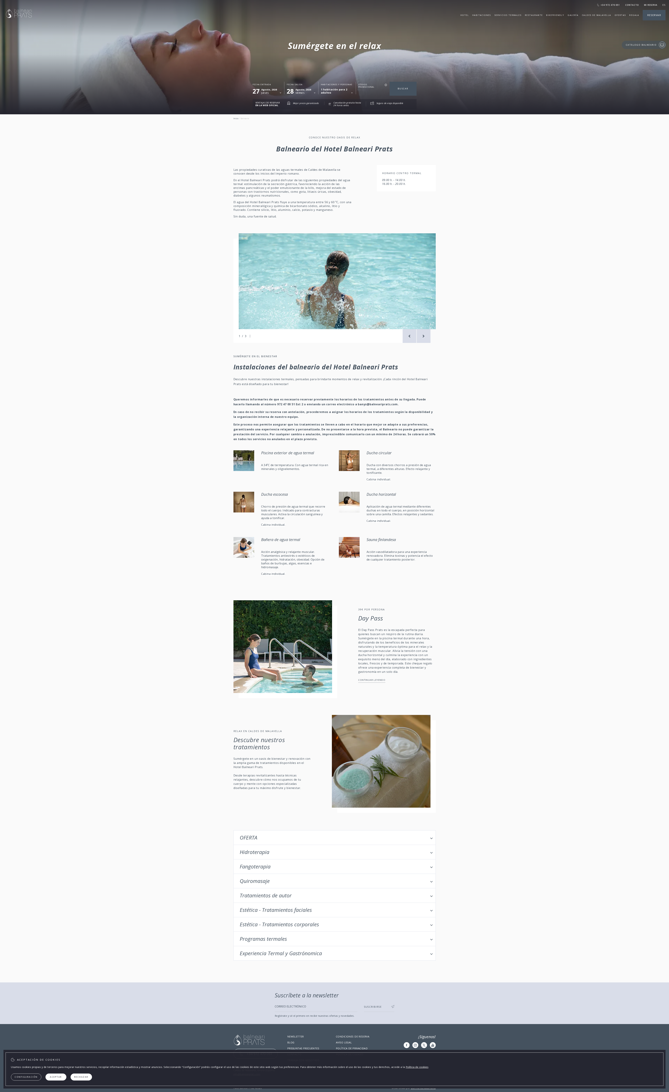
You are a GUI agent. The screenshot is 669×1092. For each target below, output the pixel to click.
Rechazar (81, 1076)
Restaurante (534, 15)
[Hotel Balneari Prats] (19, 22)
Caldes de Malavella (596, 15)
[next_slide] (423, 336)
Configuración (26, 1076)
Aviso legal (344, 1042)
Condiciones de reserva (352, 1036)
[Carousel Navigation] (416, 336)
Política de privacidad (352, 1048)
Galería (573, 15)
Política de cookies (417, 1067)
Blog (290, 1042)
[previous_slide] (409, 336)
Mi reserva (650, 4)
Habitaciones (481, 15)
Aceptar (56, 1076)
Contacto (632, 4)
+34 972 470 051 (610, 5)
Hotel (464, 15)
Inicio (236, 118)
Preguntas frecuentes (303, 1048)
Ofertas (620, 15)
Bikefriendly (555, 15)
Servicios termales (507, 15)
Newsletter (295, 1036)
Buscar (403, 88)
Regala (634, 15)
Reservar (654, 15)
